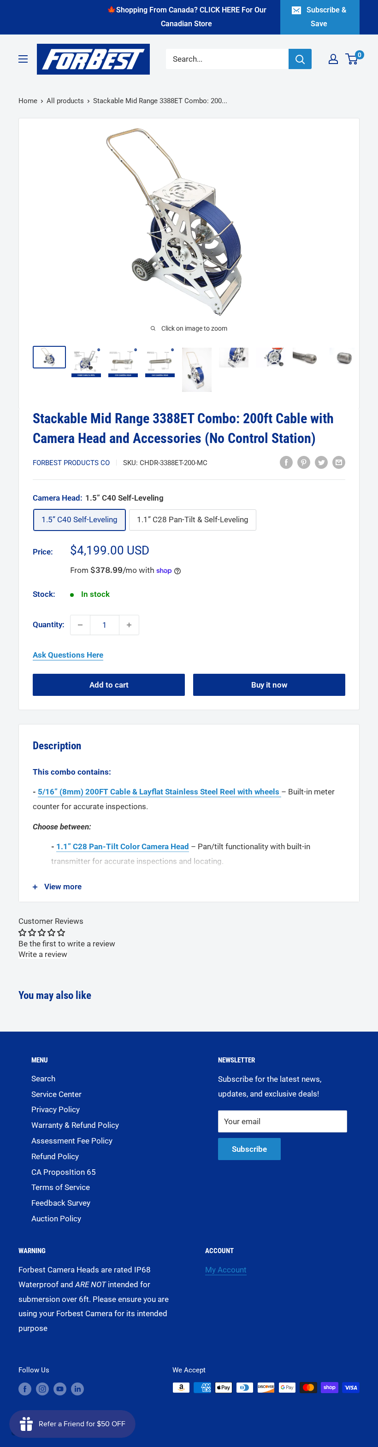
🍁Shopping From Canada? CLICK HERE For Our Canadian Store (186, 17)
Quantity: (49, 624)
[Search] (300, 59)
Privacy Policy (55, 1109)
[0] (352, 58)
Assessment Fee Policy (71, 1140)
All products (65, 101)
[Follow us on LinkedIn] (77, 1388)
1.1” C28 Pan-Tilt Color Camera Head (122, 846)
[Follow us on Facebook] (24, 1388)
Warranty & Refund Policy (75, 1125)
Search (43, 1078)
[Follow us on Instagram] (42, 1388)
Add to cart (109, 684)
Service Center (56, 1094)
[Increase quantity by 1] (129, 625)
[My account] (333, 59)
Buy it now (269, 684)
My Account (226, 1269)
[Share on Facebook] (286, 462)
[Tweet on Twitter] (321, 462)
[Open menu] (23, 59)
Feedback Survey (60, 1203)
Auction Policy (56, 1218)
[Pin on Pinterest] (303, 462)
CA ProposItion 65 (63, 1172)
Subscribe (249, 1149)
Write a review (42, 954)
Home (27, 101)
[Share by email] (338, 462)
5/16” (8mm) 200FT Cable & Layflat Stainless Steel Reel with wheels (158, 791)
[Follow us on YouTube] (59, 1388)
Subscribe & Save (326, 17)
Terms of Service (60, 1187)
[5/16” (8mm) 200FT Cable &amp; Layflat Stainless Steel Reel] (280, 791)
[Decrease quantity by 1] (80, 625)
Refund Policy (55, 1156)
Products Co (71, 463)
